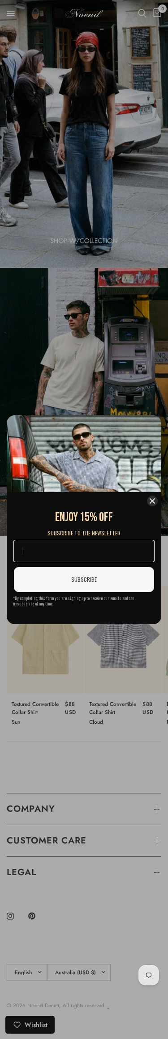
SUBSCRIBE (84, 579)
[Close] (152, 501)
